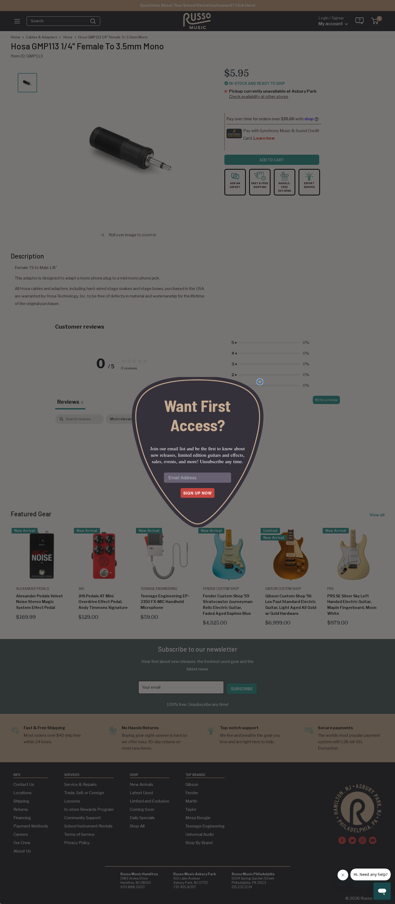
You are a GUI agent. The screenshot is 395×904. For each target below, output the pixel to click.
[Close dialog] (260, 381)
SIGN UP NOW (197, 493)
